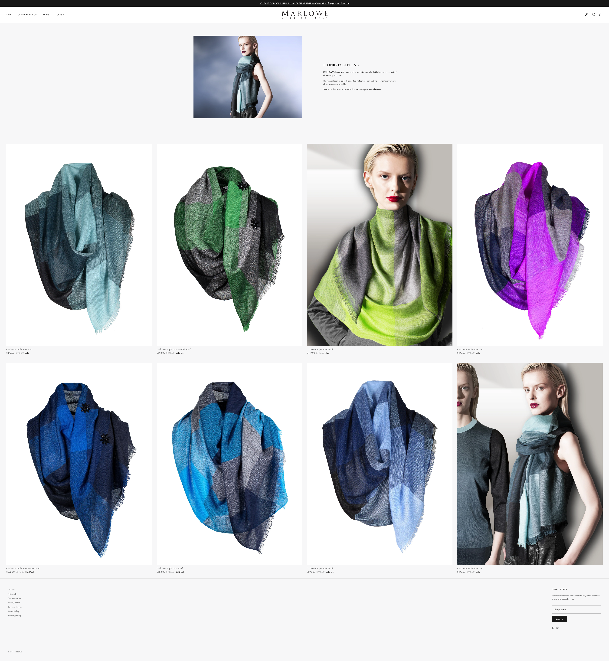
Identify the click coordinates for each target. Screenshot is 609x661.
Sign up (559, 618)
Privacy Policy (14, 602)
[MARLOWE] (304, 15)
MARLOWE (18, 652)
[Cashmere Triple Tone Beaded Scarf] (229, 245)
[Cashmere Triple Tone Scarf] (79, 245)
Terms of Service (15, 607)
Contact (11, 589)
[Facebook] (553, 628)
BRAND (46, 14)
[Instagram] (558, 628)
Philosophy (12, 594)
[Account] (586, 15)
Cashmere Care (14, 598)
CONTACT (62, 14)
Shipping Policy (14, 615)
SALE (8, 14)
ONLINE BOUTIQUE (27, 14)
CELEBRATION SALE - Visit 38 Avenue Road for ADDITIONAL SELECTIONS (304, 3)
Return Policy (13, 611)
